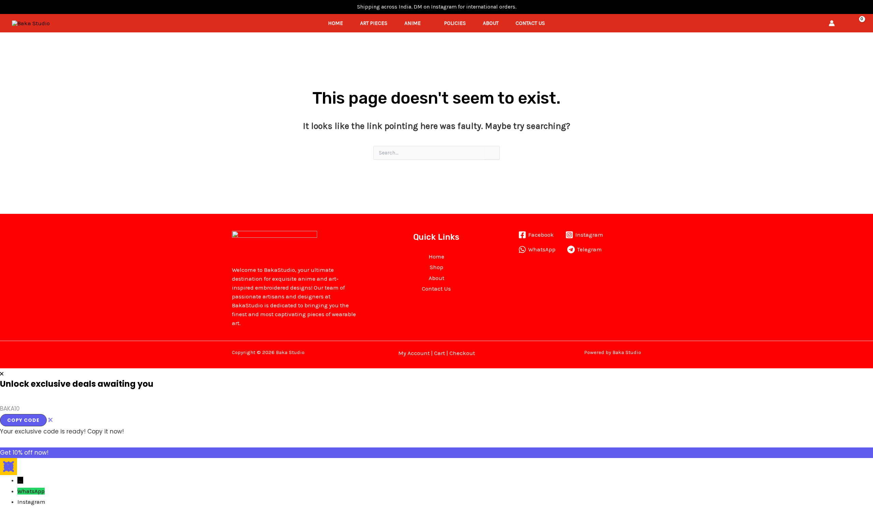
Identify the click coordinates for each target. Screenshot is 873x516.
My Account (414, 353)
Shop (436, 267)
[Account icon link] (832, 23)
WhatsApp (31, 491)
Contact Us (530, 23)
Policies (455, 23)
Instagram (31, 501)
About (491, 23)
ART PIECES (373, 23)
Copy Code (23, 420)
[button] (845, 23)
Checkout (462, 353)
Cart (439, 353)
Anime (412, 23)
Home (335, 23)
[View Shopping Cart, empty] (858, 23)
